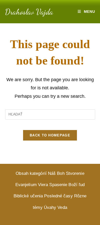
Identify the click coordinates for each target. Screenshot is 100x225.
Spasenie (58, 184)
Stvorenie (75, 173)
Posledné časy (58, 196)
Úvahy (50, 207)
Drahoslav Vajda (29, 11)
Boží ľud (76, 184)
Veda (62, 207)
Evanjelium (26, 184)
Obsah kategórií (31, 173)
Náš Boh (56, 173)
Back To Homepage (50, 135)
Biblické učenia (28, 196)
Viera (43, 184)
